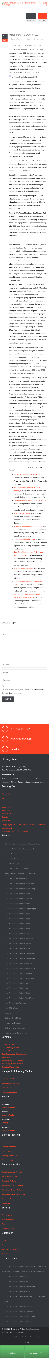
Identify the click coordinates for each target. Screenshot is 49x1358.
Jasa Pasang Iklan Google (12, 1061)
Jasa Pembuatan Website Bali (16, 879)
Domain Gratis (7, 1088)
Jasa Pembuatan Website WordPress (19, 998)
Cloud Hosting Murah (10, 1048)
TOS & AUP (6, 1254)
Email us (15, 749)
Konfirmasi (6, 1245)
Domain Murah (8, 1044)
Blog (28, 39)
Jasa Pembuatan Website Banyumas (19, 884)
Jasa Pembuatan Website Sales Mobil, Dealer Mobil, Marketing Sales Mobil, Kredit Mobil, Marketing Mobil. (24, 1268)
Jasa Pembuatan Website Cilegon (18, 1321)
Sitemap (27, 1342)
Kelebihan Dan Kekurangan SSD (24, 34)
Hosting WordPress (9, 1156)
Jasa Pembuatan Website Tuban (18, 1276)
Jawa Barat (6, 814)
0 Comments (38, 39)
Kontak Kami (7, 794)
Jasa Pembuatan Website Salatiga (18, 963)
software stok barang (13, 1023)
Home (15, 1337)
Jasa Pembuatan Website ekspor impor (20, 909)
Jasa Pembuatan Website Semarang (19, 978)
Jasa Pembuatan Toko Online (16, 869)
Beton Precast (35, 825)
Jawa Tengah (7, 811)
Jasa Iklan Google (12, 864)
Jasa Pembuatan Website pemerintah (20, 948)
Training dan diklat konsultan (16, 1033)
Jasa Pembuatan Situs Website (14, 1054)
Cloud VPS (6, 1051)
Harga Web (6, 1203)
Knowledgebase (8, 1220)
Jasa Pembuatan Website (12, 1172)
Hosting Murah (8, 1142)
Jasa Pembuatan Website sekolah (18, 973)
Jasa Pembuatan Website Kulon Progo (20, 1316)
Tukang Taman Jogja (19, 831)
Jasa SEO (6, 1057)
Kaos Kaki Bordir (21, 825)
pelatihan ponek (11, 1013)
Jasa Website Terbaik (10, 1083)
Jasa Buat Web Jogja (10, 1067)
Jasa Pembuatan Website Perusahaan (20, 953)
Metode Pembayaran (10, 1249)
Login (4, 1240)
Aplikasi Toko (7, 1199)
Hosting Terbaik (8, 1079)
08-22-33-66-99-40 (21, 739)
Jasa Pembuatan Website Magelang (19, 938)
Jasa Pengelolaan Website (15, 1003)
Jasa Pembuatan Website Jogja (17, 918)
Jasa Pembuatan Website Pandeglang (20, 1311)
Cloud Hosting (7, 1151)
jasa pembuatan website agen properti (20, 874)
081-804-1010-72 (20, 729)
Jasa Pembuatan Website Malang (18, 943)
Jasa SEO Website (12, 1008)
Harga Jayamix (8, 825)
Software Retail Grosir (13, 1018)
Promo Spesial (7, 803)
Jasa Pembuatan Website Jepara (18, 913)
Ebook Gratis (7, 1215)
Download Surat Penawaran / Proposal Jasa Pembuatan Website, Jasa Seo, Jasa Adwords (21, 846)
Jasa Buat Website (12, 859)
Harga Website (10, 854)
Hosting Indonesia (9, 1147)
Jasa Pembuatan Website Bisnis (17, 894)
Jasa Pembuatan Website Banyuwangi (20, 889)
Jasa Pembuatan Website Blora (17, 1291)
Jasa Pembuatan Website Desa (17, 904)
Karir (4, 798)
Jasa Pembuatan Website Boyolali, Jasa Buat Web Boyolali (23, 1298)
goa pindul (6, 831)
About (23, 1337)
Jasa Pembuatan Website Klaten (18, 933)
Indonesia (6, 820)
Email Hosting (7, 1160)
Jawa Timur (6, 807)
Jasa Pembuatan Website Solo (17, 983)
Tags (39, 1337)
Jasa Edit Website (9, 1181)
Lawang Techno (16, 39)
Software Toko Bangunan (15, 1028)
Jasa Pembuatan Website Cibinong (19, 1306)
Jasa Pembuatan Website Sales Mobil (20, 968)
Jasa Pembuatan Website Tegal (17, 993)
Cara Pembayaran (9, 1229)
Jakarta (5, 817)
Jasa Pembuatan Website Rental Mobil (20, 958)
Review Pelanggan (9, 1092)
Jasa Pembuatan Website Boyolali (18, 899)
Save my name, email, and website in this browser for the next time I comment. (23, 691)
